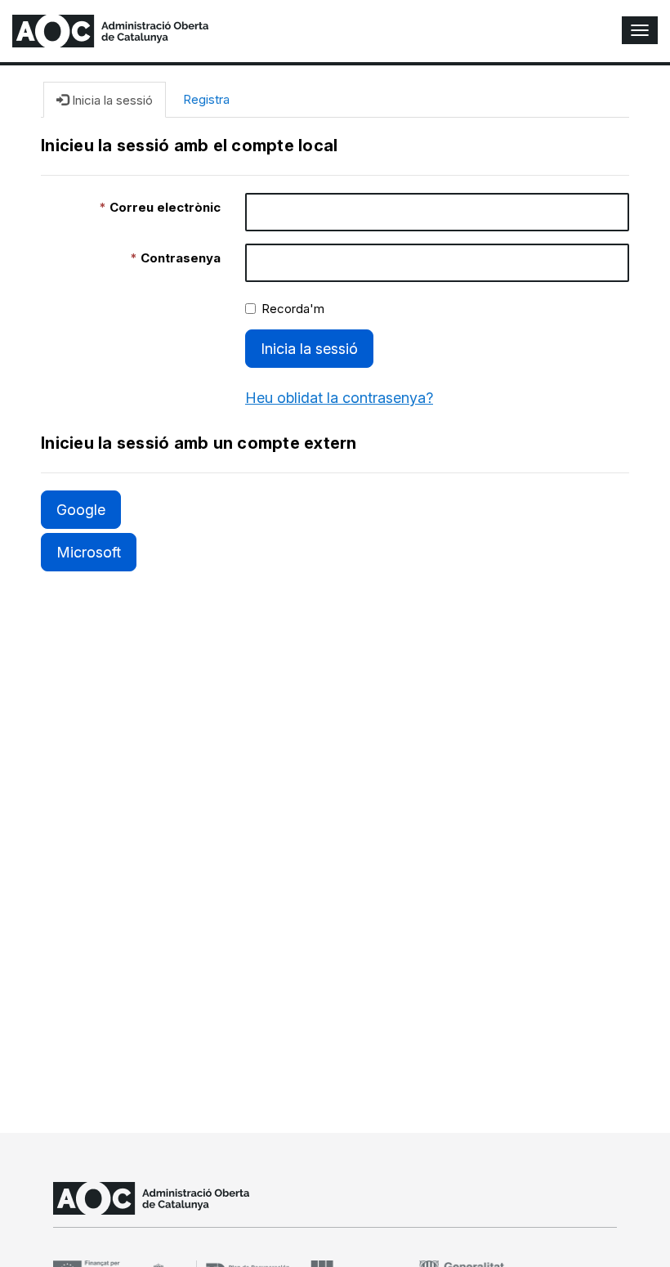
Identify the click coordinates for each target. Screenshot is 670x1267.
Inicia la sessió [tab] (111, 100)
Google (80, 509)
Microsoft (88, 552)
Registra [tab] (206, 99)
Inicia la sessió (309, 348)
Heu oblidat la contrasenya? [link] (339, 397)
